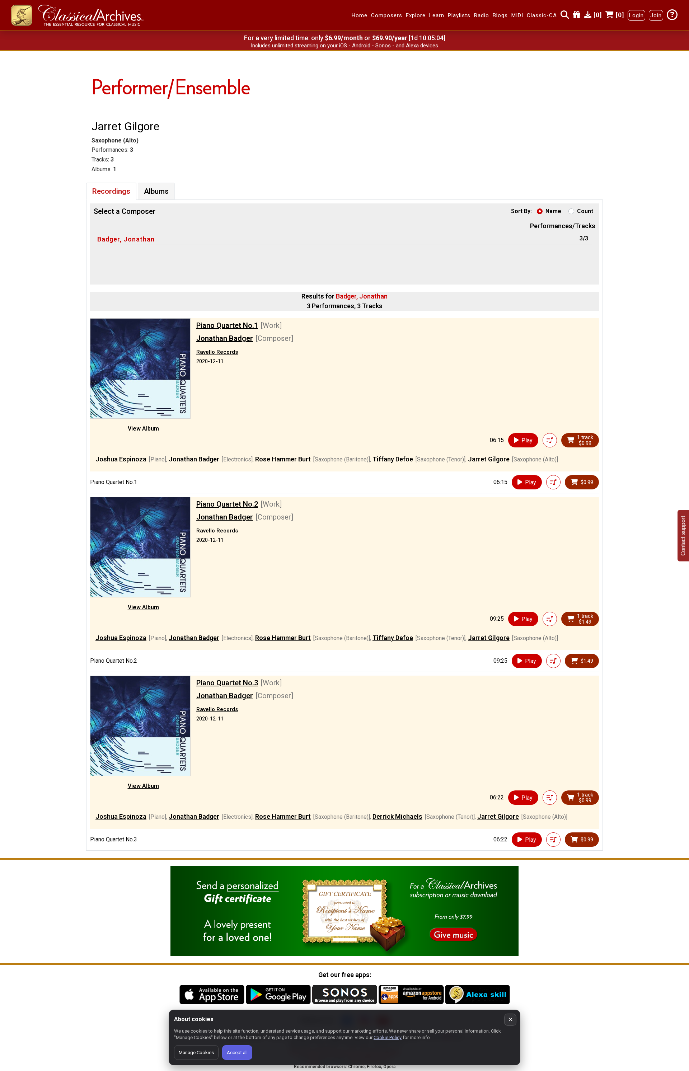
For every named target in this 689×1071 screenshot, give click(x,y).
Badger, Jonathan (126, 239)
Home (359, 15)
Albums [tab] (156, 191)
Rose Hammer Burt (283, 459)
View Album (143, 428)
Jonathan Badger (224, 338)
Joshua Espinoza (120, 459)
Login (636, 15)
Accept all (237, 1052)
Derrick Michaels (397, 816)
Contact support (683, 535)
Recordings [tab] (111, 191)
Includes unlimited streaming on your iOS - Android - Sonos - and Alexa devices (344, 45)
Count (585, 211)
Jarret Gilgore (489, 459)
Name (553, 211)
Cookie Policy (388, 1037)
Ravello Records (217, 352)
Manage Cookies (196, 1052)
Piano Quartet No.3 (227, 682)
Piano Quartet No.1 (227, 325)
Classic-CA (542, 15)
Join (656, 15)
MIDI (517, 15)
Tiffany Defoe (392, 459)
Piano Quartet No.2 (227, 504)
